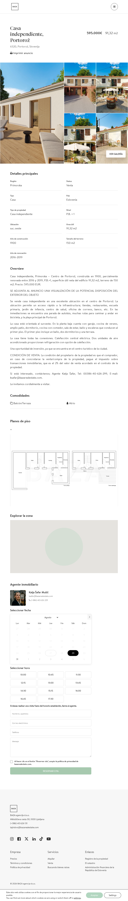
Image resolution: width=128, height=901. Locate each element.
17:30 (50, 698)
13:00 (51, 682)
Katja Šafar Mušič (39, 592)
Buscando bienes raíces (58, 867)
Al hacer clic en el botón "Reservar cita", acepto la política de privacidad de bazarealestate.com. (46, 762)
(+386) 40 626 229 (39, 600)
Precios (13, 858)
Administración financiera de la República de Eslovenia (99, 869)
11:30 (78, 674)
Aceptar (94, 895)
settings (77, 898)
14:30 (23, 690)
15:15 (50, 690)
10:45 (51, 674)
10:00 (23, 674)
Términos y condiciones (21, 863)
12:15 (23, 682)
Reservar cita (51, 771)
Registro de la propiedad (96, 858)
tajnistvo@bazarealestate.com (24, 827)
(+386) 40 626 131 (18, 823)
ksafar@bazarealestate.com (41, 596)
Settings (112, 895)
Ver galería (116, 154)
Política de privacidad (20, 867)
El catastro (90, 863)
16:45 (23, 698)
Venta (50, 863)
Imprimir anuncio (23, 53)
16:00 (78, 690)
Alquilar (51, 858)
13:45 (78, 682)
